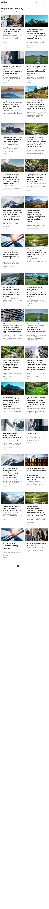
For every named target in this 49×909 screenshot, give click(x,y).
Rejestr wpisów (35, 2)
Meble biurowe (31, 433)
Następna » (29, 565)
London (4, 2)
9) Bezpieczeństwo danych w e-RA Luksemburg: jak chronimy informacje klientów (12, 508)
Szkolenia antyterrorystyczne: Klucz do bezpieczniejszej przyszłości (12, 31)
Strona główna (44, 2)
